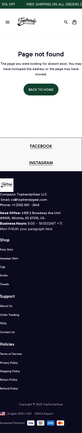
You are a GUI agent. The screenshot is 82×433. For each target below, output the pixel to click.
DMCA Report (44, 413)
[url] (41, 146)
